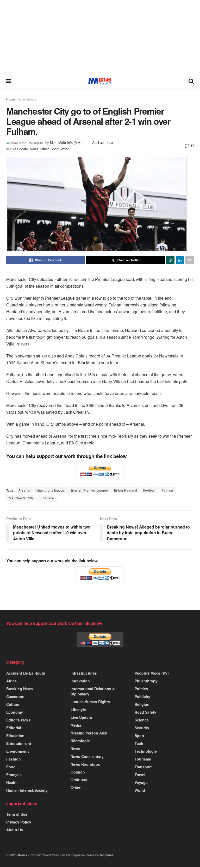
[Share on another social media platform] (189, 260)
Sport (55, 148)
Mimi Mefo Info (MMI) (66, 142)
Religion (142, 704)
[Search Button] (191, 81)
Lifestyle (78, 709)
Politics (141, 688)
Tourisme (143, 759)
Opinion (78, 772)
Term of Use (16, 814)
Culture (12, 704)
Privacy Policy (18, 822)
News (34, 148)
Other (44, 148)
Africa (11, 680)
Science (142, 719)
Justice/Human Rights (90, 701)
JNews (22, 855)
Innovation (80, 680)
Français (14, 774)
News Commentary (87, 756)
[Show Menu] (8, 81)
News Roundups (85, 764)
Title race (47, 498)
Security (142, 727)
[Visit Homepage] (99, 81)
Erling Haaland (125, 490)
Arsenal (24, 490)
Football (149, 490)
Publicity (142, 696)
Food (11, 766)
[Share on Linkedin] (180, 260)
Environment (17, 751)
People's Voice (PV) (152, 673)
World (65, 148)
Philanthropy (146, 680)
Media (76, 725)
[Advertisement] (100, 36)
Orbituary (79, 779)
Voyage (141, 782)
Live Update (27, 99)
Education (15, 735)
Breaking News (19, 688)
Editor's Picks (18, 719)
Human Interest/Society (27, 790)
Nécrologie (80, 740)
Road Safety (145, 712)
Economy (14, 712)
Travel (140, 774)
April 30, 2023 (102, 142)
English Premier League (89, 490)
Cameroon (15, 696)
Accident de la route (25, 673)
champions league (50, 490)
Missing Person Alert (89, 733)
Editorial (13, 727)
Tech (139, 743)
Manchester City (21, 498)
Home (10, 99)
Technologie (146, 751)
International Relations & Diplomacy (93, 691)
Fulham (167, 490)
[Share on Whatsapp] (170, 260)
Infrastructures (84, 673)
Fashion (13, 759)
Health (12, 782)
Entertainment (18, 743)
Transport (143, 766)
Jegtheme (106, 855)
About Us (14, 829)
